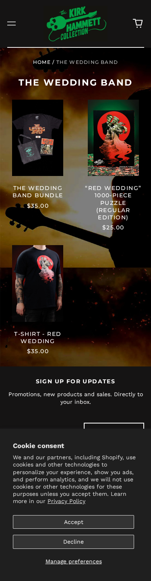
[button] (137, 23)
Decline (73, 541)
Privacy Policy (66, 501)
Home (42, 62)
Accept (73, 522)
